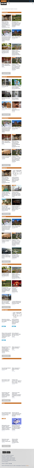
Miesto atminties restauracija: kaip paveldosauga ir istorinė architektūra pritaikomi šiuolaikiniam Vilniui (6, 24)
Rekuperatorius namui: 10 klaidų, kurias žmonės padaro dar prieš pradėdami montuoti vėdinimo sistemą (6, 349)
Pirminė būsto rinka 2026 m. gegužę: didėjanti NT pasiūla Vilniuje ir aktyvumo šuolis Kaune (6, 394)
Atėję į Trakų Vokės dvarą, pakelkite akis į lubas (6, 65)
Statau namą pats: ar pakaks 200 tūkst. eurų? (16, 348)
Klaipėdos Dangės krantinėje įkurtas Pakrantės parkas (5, 51)
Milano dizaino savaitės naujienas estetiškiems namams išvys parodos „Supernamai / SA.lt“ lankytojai (6, 335)
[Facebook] (29, 1)
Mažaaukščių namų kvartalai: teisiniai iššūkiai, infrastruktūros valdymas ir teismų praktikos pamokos (6, 427)
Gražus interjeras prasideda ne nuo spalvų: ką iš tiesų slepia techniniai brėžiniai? (15, 179)
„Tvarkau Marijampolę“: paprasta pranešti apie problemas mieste (16, 302)
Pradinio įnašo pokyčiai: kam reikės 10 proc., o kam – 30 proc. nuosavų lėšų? (16, 381)
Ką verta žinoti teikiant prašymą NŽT (6, 369)
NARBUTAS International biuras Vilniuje (16, 109)
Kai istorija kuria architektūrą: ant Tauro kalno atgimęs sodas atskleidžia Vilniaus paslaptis (16, 24)
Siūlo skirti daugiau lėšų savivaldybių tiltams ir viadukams (6, 302)
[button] (33, 4)
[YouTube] (11, 463)
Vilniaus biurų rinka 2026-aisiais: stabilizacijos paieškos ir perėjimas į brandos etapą (16, 394)
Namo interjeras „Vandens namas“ (15, 99)
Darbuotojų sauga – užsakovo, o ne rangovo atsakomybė (6, 440)
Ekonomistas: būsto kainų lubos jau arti (6, 380)
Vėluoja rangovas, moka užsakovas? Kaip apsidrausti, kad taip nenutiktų (16, 414)
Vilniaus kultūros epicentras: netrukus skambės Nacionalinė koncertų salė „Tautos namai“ (16, 194)
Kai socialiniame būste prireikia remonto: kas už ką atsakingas (6, 413)
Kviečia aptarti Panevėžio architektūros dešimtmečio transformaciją (15, 289)
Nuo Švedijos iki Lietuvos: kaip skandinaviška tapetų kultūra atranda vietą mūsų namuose (6, 208)
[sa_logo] (4, 3)
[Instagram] (31, 1)
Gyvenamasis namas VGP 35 (6, 99)
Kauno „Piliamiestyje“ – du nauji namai (16, 37)
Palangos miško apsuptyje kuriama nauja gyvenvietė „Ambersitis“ (15, 256)
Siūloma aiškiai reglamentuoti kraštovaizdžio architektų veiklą (15, 441)
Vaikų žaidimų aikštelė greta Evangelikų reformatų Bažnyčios (16, 87)
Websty (27, 465)
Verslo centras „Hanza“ (6, 108)
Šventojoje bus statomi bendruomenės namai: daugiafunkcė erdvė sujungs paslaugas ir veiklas (6, 38)
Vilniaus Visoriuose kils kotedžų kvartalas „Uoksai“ (6, 157)
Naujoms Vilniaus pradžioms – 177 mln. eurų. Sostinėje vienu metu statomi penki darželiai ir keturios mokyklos (16, 67)
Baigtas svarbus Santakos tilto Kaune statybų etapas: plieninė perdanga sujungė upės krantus (16, 52)
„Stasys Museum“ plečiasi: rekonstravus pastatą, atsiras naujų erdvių (6, 256)
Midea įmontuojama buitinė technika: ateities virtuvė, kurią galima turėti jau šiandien (16, 208)
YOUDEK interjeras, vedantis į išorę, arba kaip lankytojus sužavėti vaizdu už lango (6, 194)
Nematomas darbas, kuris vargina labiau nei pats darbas (6, 320)
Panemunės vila (5, 86)
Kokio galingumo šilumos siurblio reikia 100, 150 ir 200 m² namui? (16, 335)
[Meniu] (8, 1)
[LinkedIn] (32, 1)
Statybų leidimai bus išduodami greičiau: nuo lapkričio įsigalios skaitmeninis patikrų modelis (16, 427)
